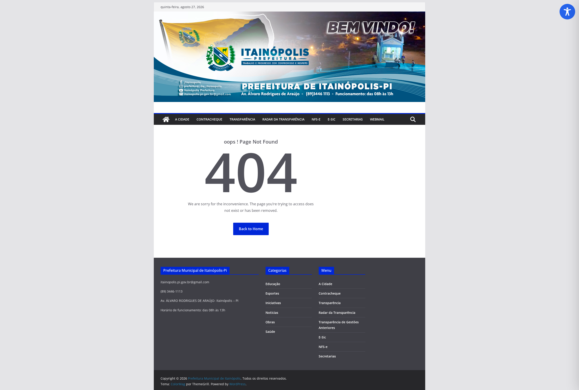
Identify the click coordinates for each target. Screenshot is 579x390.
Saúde (270, 331)
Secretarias (327, 356)
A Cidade (182, 119)
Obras (270, 322)
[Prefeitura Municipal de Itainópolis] (289, 14)
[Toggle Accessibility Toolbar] (567, 11)
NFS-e (316, 119)
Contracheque (209, 119)
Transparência (242, 119)
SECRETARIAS (353, 119)
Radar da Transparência (283, 119)
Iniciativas (273, 303)
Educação (273, 284)
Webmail (377, 119)
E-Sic (331, 119)
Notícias (272, 312)
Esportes (272, 293)
